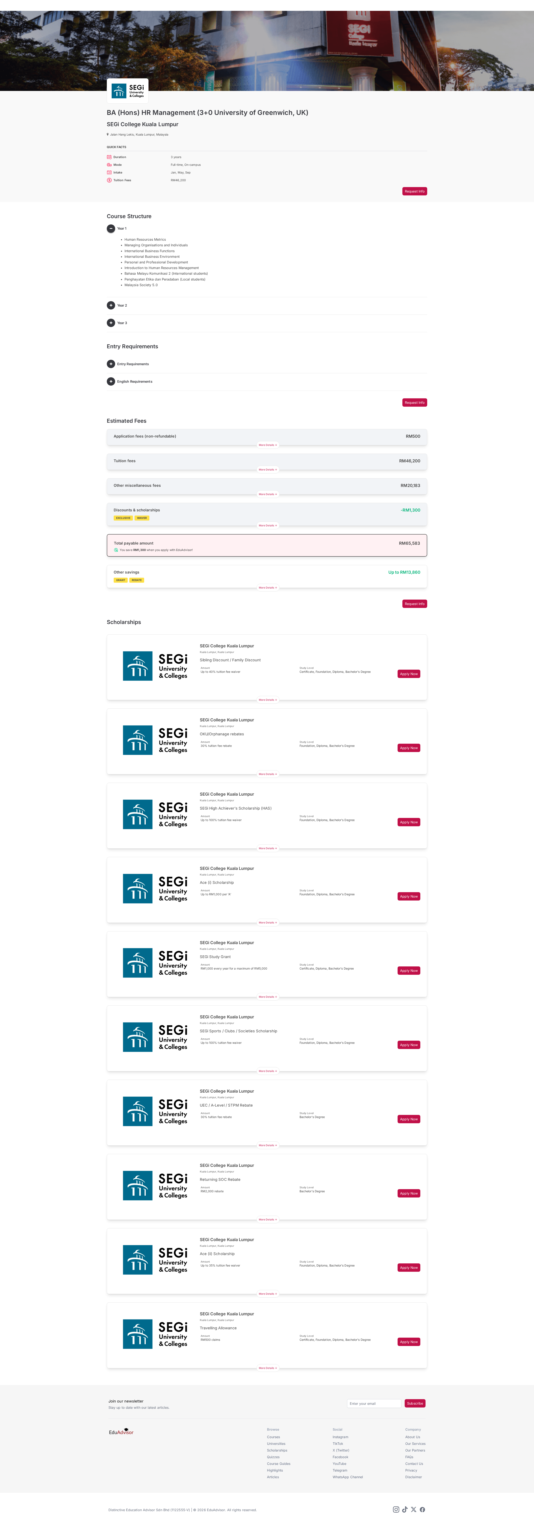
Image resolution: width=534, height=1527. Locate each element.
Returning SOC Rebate (220, 1179)
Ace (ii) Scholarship (217, 1254)
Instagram (340, 1437)
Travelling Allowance (218, 1328)
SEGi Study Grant (215, 957)
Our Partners (415, 1450)
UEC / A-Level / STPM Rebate (226, 1105)
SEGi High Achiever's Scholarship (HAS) (236, 808)
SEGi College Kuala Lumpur (142, 124)
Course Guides (278, 1464)
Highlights (275, 1470)
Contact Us (414, 1464)
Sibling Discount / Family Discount (230, 660)
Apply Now (409, 674)
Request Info (415, 191)
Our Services (415, 1443)
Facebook (341, 1457)
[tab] (267, 228)
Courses (273, 1437)
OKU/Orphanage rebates (222, 734)
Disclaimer (413, 1477)
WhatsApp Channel (348, 1477)
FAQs (409, 1457)
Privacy (411, 1470)
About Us (412, 1437)
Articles (273, 1477)
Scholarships (277, 1450)
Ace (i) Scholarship (217, 882)
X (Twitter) (341, 1450)
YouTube (339, 1464)
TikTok (338, 1443)
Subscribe (415, 1403)
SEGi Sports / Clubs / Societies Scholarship (238, 1031)
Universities (276, 1443)
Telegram (340, 1470)
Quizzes (273, 1457)
